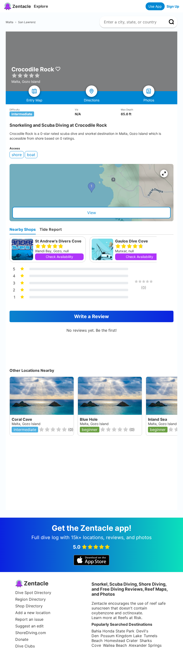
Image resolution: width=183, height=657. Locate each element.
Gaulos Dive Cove (131, 241)
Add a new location (32, 612)
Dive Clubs (25, 646)
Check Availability (59, 257)
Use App (155, 6)
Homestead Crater (121, 640)
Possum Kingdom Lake (121, 635)
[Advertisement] (93, 476)
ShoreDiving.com (30, 632)
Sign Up (173, 6)
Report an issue (29, 619)
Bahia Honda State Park (113, 631)
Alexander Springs (145, 645)
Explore (41, 6)
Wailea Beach (115, 645)
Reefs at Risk (129, 617)
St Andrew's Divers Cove (58, 241)
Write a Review (91, 316)
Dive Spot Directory (33, 592)
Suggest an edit (29, 626)
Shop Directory (29, 606)
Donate (21, 639)
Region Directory (30, 599)
